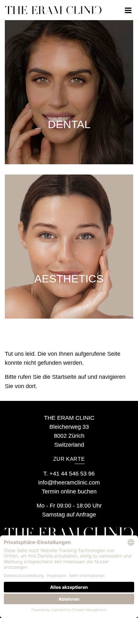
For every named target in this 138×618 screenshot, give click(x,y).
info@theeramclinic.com (69, 482)
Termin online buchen (69, 491)
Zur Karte (69, 459)
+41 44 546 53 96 (72, 473)
